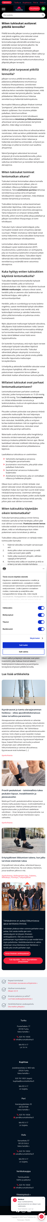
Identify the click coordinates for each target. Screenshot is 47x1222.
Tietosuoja (20, 1220)
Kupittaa (26, 2)
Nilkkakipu (6, 877)
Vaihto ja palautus (24, 1180)
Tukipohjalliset (25, 877)
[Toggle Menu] (3, 9)
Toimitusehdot (23, 1177)
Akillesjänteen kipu (20, 875)
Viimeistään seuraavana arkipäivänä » (22, 983)
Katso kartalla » (23, 1032)
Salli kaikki (23, 645)
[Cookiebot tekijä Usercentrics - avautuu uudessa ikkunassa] (34, 568)
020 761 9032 (24, 1151)
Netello (27, 1220)
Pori (35, 2)
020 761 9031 (20, 1078)
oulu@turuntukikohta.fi (25, 1154)
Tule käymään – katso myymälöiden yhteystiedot (23, 961)
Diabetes (32, 875)
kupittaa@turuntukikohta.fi (23, 1081)
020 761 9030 (24, 1037)
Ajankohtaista (7, 755)
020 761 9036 (24, 1115)
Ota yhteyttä (34, 8)
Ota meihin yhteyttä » (16, 1006)
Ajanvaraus (6, 2)
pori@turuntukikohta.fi (25, 1117)
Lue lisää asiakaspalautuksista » (20, 999)
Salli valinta (23, 652)
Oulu (42, 2)
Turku (16, 2)
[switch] (41, 615)
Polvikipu (14, 877)
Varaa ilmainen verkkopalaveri (17, 953)
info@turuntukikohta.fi (25, 1039)
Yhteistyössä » (23, 1194)
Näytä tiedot (35, 638)
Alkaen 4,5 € (13, 991)
